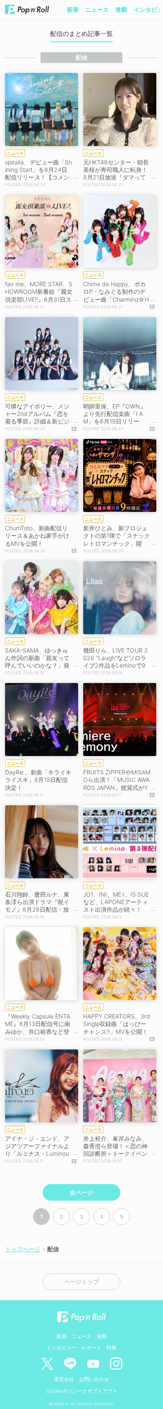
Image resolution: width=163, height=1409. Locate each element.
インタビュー (61, 1347)
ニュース (97, 9)
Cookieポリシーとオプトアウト (81, 1391)
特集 (112, 1347)
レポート (92, 1347)
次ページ (81, 1192)
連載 (121, 9)
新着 (73, 9)
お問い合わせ (94, 1379)
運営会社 (64, 1379)
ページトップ (81, 1281)
